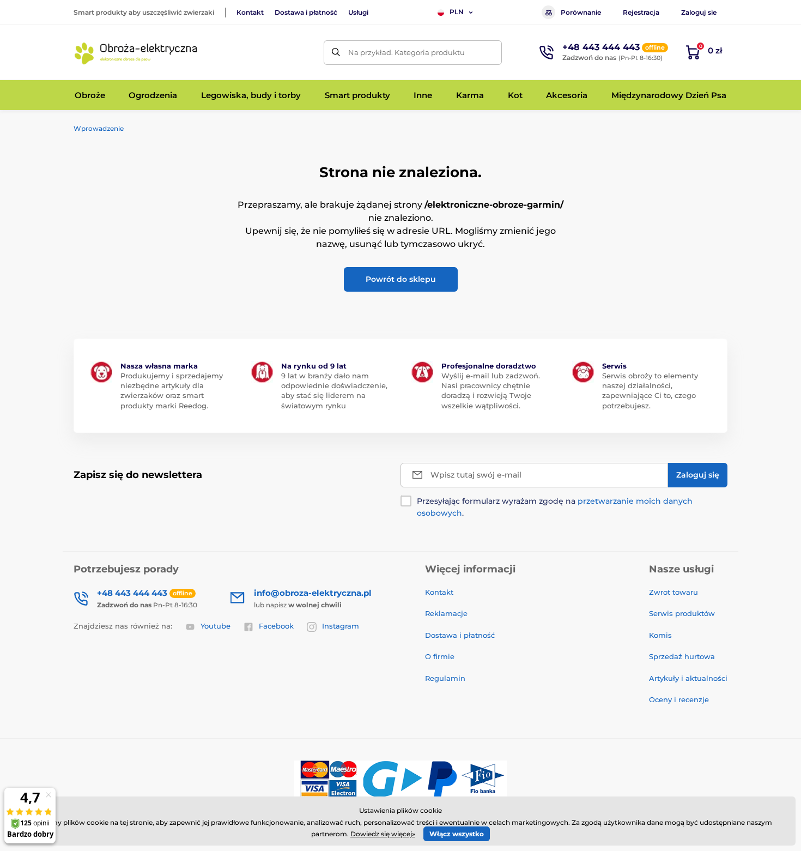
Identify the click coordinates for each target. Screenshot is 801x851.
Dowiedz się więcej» (382, 834)
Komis (660, 635)
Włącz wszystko (456, 834)
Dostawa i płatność (306, 12)
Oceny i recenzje (679, 699)
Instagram (340, 625)
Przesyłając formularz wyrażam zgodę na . (555, 507)
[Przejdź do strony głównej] (136, 52)
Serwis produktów (682, 613)
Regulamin (445, 678)
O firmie (439, 656)
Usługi (358, 12)
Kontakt (250, 12)
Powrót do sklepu (401, 279)
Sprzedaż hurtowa (682, 656)
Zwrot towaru (673, 592)
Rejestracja (641, 12)
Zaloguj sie (699, 12)
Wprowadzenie (99, 128)
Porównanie (581, 12)
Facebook (276, 625)
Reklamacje (446, 613)
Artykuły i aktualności (688, 678)
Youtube (215, 625)
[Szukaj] (336, 52)
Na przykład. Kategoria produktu (406, 52)
